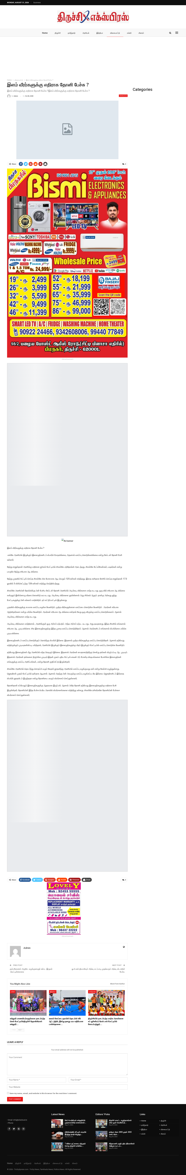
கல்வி (129, 33)
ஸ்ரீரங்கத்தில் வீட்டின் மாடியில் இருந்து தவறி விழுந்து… (75, 1133)
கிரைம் (141, 33)
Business (37, 3)
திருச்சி (58, 33)
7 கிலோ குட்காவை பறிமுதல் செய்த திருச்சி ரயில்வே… (75, 1144)
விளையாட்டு (115, 33)
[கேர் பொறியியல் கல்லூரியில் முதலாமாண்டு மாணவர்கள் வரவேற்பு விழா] (57, 1123)
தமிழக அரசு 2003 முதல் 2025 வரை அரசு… (120, 1133)
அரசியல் (86, 33)
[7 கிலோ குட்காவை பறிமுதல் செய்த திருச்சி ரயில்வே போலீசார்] (57, 1146)
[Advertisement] (93, 57)
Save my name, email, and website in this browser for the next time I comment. (43, 1093)
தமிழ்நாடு (71, 33)
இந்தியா (99, 33)
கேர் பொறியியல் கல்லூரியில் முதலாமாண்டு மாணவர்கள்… (75, 1121)
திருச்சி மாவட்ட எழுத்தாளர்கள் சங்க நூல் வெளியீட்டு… (120, 1121)
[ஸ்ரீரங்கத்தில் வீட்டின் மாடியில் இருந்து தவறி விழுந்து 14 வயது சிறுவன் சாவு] (57, 1135)
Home (45, 33)
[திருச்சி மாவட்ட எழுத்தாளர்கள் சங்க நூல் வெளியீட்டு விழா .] (101, 1123)
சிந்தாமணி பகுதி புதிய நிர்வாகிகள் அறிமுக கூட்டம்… (122, 1144)
